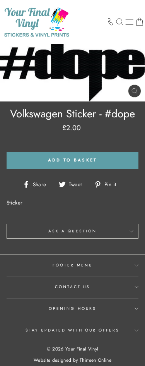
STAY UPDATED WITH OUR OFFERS (73, 330)
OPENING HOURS (72, 308)
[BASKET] (139, 21)
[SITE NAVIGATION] (129, 21)
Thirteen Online (95, 360)
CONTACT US (72, 287)
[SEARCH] (120, 21)
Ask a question (72, 231)
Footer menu (72, 265)
